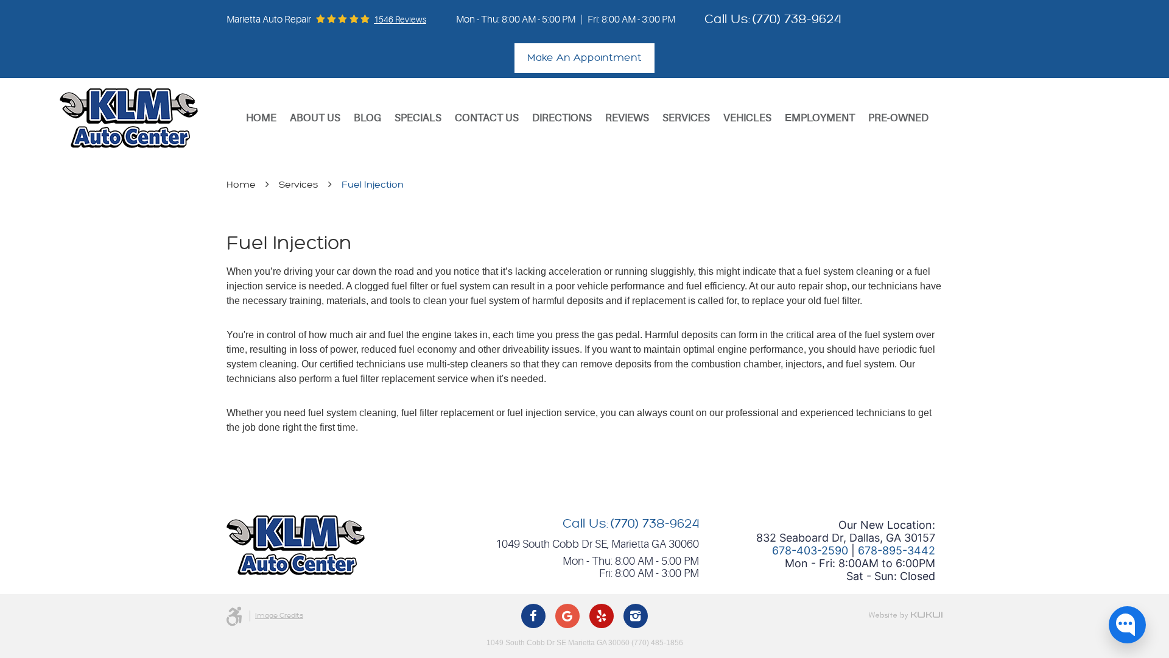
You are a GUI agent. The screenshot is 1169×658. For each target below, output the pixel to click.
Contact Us (487, 118)
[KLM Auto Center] (129, 118)
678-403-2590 (810, 550)
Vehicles (747, 118)
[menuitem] (261, 118)
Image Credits (279, 616)
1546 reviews (400, 19)
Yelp (601, 616)
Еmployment (820, 118)
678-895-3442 (896, 550)
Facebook (533, 616)
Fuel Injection (373, 185)
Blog (367, 118)
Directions (562, 118)
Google (567, 616)
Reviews (627, 118)
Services (686, 118)
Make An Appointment (584, 57)
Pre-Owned (898, 118)
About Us (315, 118)
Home (261, 118)
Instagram (635, 616)
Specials (418, 118)
